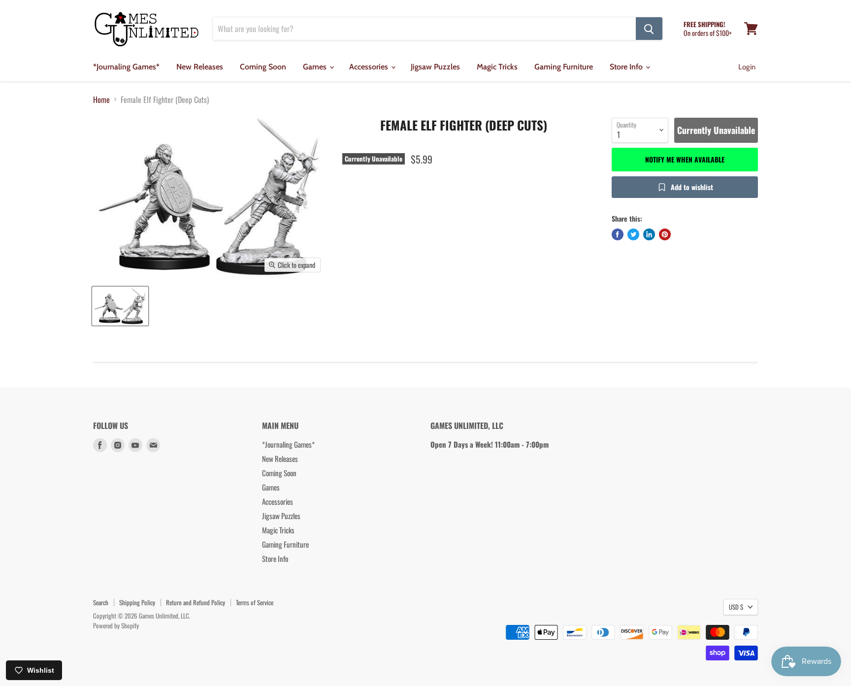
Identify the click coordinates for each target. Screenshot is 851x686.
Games (315, 66)
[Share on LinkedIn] (649, 234)
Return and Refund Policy (195, 602)
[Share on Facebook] (617, 234)
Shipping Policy (137, 602)
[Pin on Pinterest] (665, 234)
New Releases (199, 66)
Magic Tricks (497, 66)
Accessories (369, 66)
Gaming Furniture (563, 66)
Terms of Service (254, 602)
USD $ (736, 607)
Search (100, 602)
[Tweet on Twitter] (633, 234)
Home (101, 99)
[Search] (649, 28)
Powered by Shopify (116, 625)
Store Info (627, 66)
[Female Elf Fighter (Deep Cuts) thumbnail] (120, 306)
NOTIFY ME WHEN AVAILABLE (684, 159)
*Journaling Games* (126, 66)
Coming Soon (263, 66)
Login (746, 67)
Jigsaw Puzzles (435, 66)
